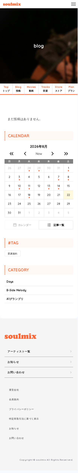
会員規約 (14, 399)
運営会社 (14, 390)
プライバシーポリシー (21, 409)
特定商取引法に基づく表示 (24, 418)
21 (58, 195)
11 (29, 186)
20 (48, 195)
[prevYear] (11, 153)
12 (38, 186)
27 (19, 168)
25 (29, 203)
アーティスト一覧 (19, 351)
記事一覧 (59, 225)
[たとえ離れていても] (38, 170)
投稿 (18, 88)
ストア (58, 88)
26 (9, 168)
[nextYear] (66, 153)
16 (9, 195)
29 (39, 168)
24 (19, 203)
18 (29, 195)
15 (68, 186)
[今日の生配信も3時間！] (29, 170)
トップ (6, 88)
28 (29, 168)
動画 (31, 88)
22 (68, 195)
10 (19, 186)
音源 (45, 88)
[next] (53, 153)
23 (9, 203)
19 (38, 195)
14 (58, 186)
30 (48, 168)
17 (19, 195)
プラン (71, 88)
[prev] (25, 153)
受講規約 (12, 253)
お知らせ (13, 361)
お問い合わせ (16, 372)
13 (48, 186)
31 (58, 168)
